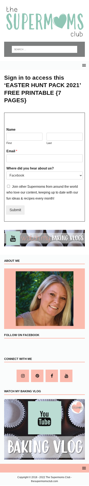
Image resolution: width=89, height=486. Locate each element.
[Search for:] (44, 49)
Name (11, 129)
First (9, 143)
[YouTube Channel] (66, 376)
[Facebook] (52, 376)
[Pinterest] (37, 376)
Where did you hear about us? (30, 168)
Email (11, 151)
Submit (15, 210)
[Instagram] (23, 376)
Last (49, 143)
